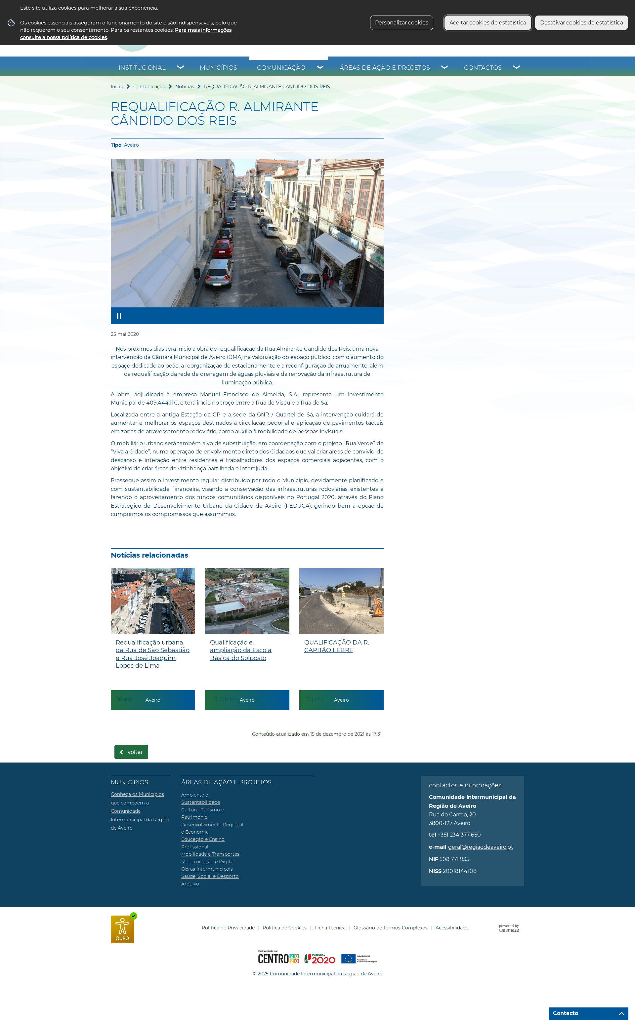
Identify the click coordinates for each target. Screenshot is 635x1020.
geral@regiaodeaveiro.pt (480, 847)
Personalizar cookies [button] (401, 23)
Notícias (184, 87)
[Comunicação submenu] (320, 68)
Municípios (218, 68)
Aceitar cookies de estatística (487, 23)
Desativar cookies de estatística (581, 23)
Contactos (483, 68)
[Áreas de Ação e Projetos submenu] (445, 68)
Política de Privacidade (228, 928)
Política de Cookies (285, 928)
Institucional (142, 68)
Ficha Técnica (330, 928)
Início (117, 87)
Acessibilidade (452, 928)
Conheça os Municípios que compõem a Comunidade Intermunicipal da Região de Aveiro (140, 811)
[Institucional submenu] (181, 68)
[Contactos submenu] (517, 68)
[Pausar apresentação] (119, 315)
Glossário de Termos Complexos (391, 928)
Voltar (135, 752)
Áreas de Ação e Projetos (385, 68)
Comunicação (281, 68)
